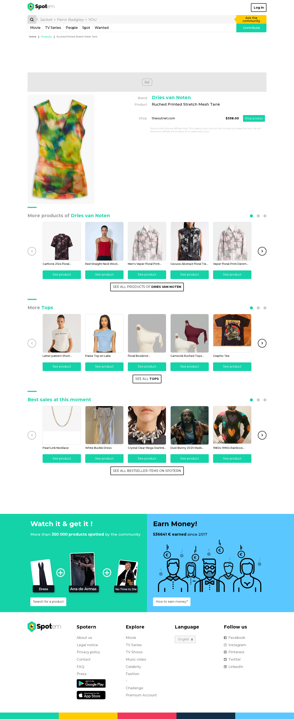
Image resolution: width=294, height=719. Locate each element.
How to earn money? (172, 602)
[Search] (32, 19)
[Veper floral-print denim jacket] (232, 241)
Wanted (102, 28)
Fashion (132, 674)
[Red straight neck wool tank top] (104, 241)
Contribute (251, 28)
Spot (86, 28)
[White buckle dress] (104, 425)
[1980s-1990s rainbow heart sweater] (232, 425)
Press (82, 674)
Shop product (254, 118)
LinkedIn (235, 667)
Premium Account (141, 695)
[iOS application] (91, 695)
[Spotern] (41, 7)
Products (46, 36)
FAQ (80, 667)
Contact (84, 659)
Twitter (234, 659)
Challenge (134, 688)
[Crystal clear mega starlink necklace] (147, 425)
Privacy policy (88, 652)
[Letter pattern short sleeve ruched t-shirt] (62, 333)
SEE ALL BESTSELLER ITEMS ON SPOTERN (147, 471)
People (72, 28)
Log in (259, 7)
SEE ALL (147, 379)
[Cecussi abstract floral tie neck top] (189, 241)
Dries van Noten (171, 97)
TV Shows (134, 652)
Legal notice (87, 645)
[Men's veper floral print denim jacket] (147, 241)
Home (32, 36)
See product (62, 274)
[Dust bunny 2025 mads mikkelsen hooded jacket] (189, 425)
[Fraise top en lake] (104, 333)
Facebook (236, 638)
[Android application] (91, 683)
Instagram (237, 645)
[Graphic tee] (232, 333)
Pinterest (236, 652)
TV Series (53, 28)
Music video (136, 659)
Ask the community (251, 19)
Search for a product (48, 602)
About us (84, 638)
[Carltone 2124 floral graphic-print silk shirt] (62, 241)
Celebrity (133, 667)
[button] (251, 215)
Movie (35, 28)
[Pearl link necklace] (62, 425)
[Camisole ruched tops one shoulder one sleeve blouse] (189, 333)
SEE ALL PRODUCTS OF (147, 287)
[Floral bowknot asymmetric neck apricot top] (147, 333)
